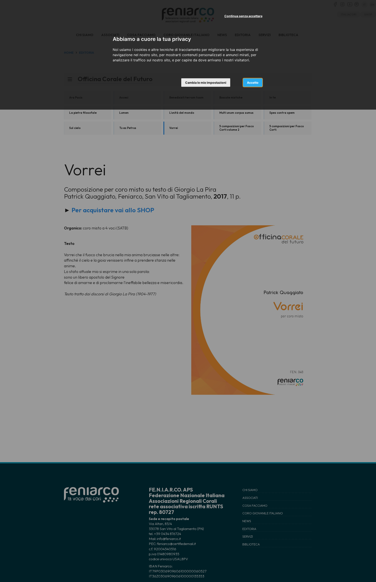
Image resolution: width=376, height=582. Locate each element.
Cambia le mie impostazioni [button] (205, 82)
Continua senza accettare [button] (243, 16)
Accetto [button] (252, 82)
